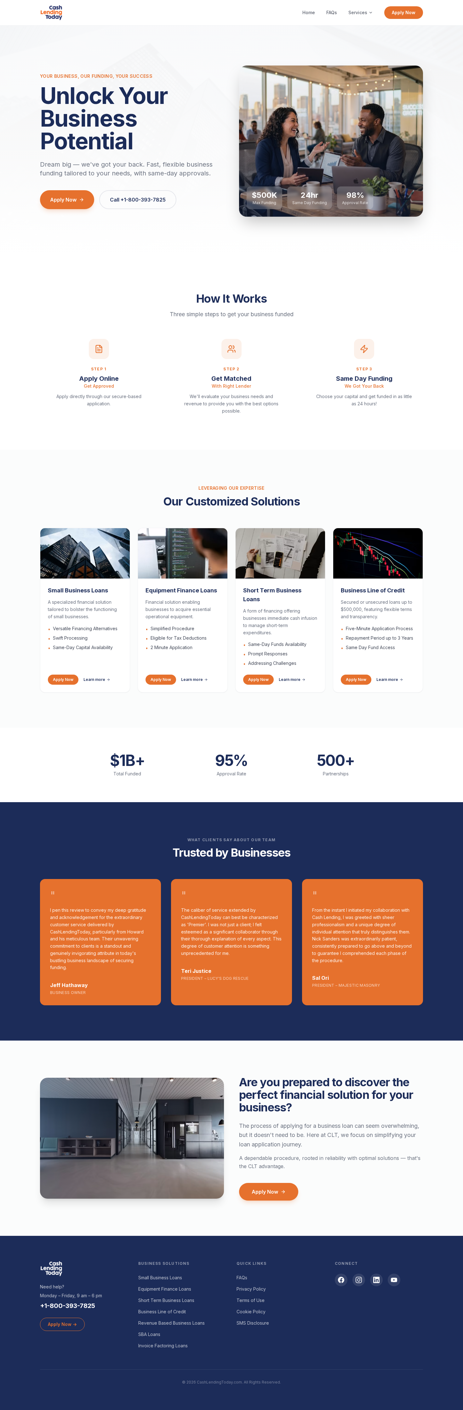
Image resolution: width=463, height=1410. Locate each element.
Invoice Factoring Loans (163, 1345)
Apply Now (403, 12)
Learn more (94, 679)
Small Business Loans (160, 1277)
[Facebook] (341, 1280)
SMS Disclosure (253, 1323)
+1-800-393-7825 (67, 1306)
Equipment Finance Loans (164, 1289)
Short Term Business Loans (166, 1300)
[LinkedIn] (376, 1280)
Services (357, 12)
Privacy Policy (251, 1289)
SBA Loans (149, 1334)
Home (308, 12)
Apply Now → (62, 1324)
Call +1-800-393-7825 (138, 200)
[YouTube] (394, 1280)
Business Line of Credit (162, 1311)
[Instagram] (358, 1280)
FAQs (331, 12)
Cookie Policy (251, 1311)
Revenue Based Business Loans (171, 1323)
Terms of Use (251, 1300)
